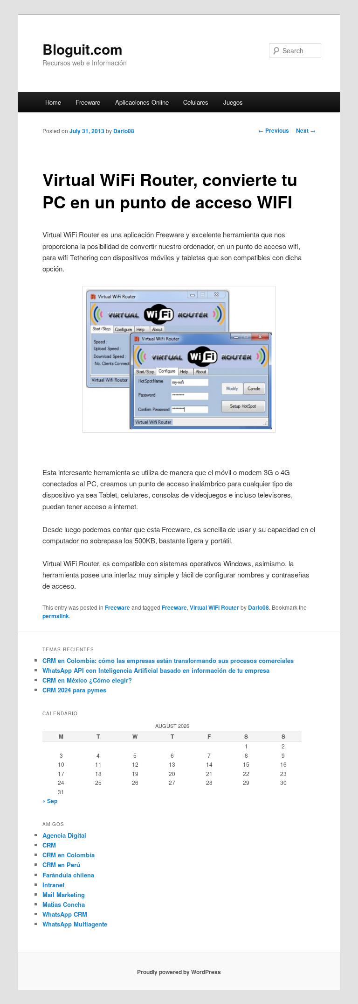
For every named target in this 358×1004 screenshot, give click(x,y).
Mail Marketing (63, 894)
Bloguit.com (82, 49)
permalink (55, 616)
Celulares (195, 102)
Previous (273, 130)
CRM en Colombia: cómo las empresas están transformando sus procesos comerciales (168, 660)
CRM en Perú (61, 864)
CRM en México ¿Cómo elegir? (87, 680)
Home (53, 102)
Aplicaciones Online (142, 102)
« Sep (49, 801)
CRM (49, 844)
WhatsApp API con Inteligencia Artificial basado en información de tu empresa (155, 670)
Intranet (53, 884)
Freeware (88, 102)
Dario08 (123, 131)
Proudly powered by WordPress (179, 972)
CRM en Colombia (68, 854)
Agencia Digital (64, 835)
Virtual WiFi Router (214, 607)
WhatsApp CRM (64, 914)
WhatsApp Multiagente (74, 923)
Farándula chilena (68, 874)
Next (306, 130)
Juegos (233, 102)
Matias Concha (63, 904)
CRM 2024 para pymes (74, 689)
